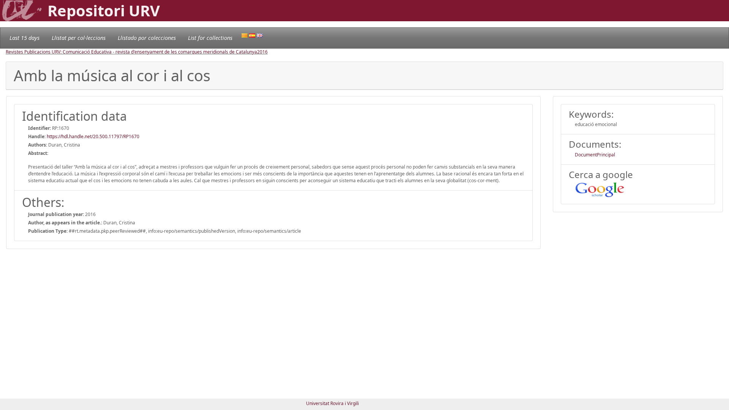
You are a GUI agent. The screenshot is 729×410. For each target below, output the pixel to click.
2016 (262, 52)
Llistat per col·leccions (79, 37)
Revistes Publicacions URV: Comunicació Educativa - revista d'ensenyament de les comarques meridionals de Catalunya (131, 52)
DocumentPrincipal (595, 154)
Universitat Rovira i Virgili (332, 403)
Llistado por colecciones (147, 37)
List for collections (210, 37)
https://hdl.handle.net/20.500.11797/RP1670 (93, 136)
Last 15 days (24, 37)
